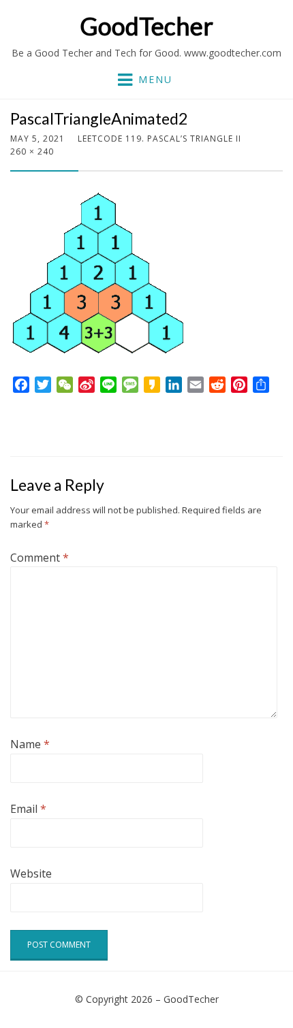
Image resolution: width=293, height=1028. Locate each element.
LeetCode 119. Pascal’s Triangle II (159, 138)
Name (30, 744)
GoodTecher (146, 26)
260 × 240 (32, 151)
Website (31, 873)
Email (28, 808)
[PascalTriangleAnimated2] (98, 273)
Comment (39, 557)
